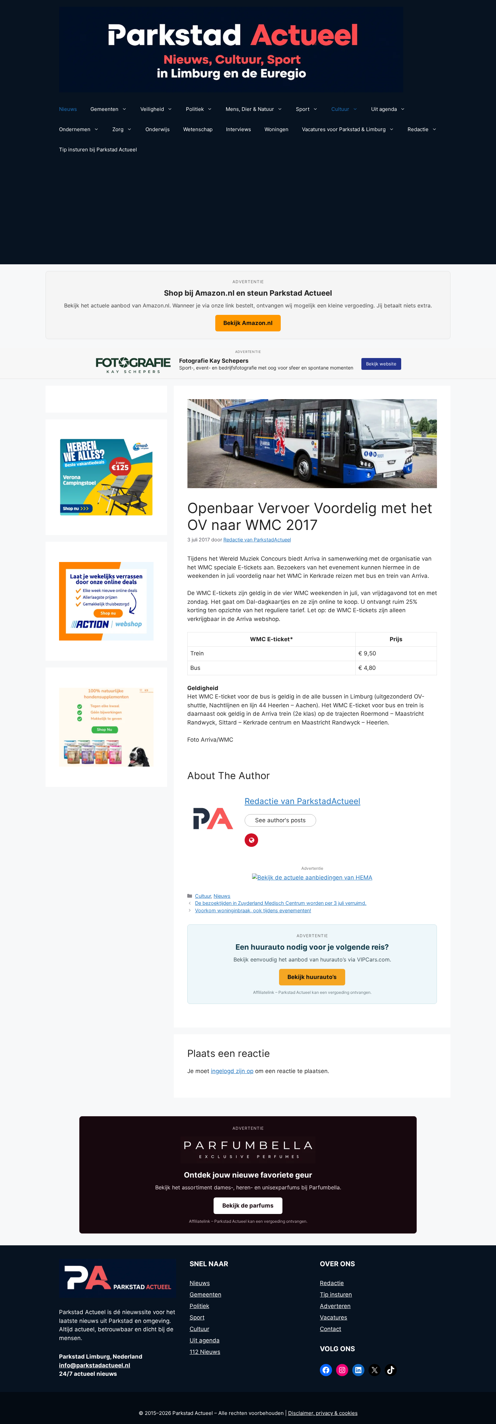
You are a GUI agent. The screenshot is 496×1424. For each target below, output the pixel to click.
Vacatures (333, 1317)
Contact (330, 1329)
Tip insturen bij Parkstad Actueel (98, 149)
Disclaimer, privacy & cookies (323, 1413)
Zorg (117, 129)
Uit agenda (384, 109)
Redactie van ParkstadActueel (302, 801)
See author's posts (280, 820)
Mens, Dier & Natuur (250, 109)
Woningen (276, 129)
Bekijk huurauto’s (312, 977)
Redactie (418, 129)
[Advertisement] (248, 214)
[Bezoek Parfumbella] (248, 1149)
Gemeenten (104, 109)
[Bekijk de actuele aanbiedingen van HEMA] (312, 877)
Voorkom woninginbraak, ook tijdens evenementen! (253, 910)
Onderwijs (157, 129)
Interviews (238, 129)
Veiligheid (152, 109)
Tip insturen (336, 1294)
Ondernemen (74, 129)
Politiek (195, 109)
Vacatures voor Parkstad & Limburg (344, 129)
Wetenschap (198, 129)
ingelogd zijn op (232, 1071)
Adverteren (335, 1306)
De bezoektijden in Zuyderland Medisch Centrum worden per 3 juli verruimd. (280, 903)
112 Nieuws (205, 1351)
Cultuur (340, 109)
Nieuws (68, 109)
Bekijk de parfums (248, 1205)
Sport (302, 109)
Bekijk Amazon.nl (248, 323)
